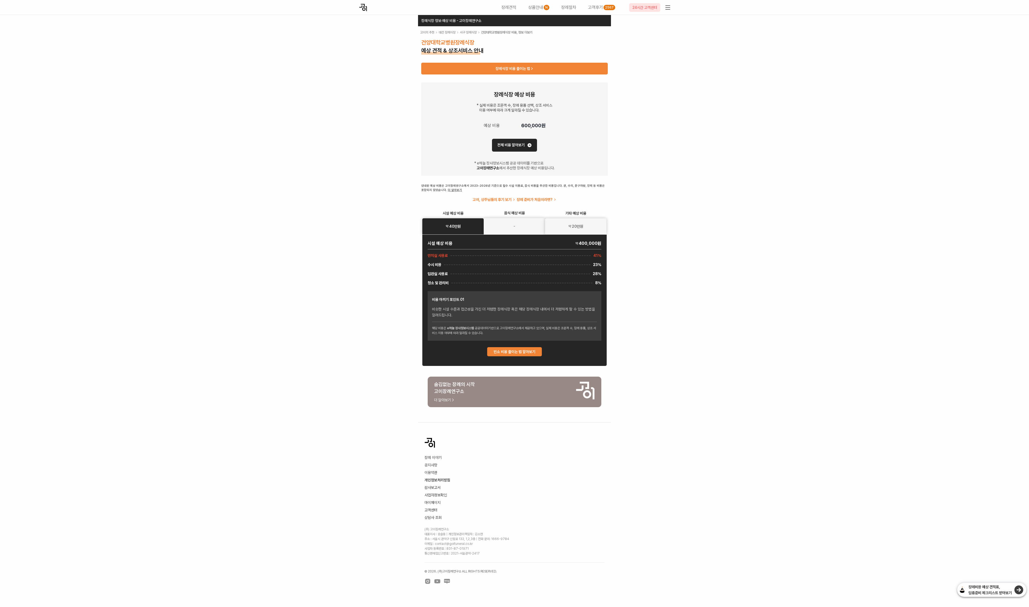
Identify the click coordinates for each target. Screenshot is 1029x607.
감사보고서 (432, 487)
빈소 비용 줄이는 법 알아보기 (514, 352)
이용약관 (430, 472)
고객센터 (430, 510)
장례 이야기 (433, 457)
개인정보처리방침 (437, 480)
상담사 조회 (433, 517)
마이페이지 (432, 502)
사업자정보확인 (435, 495)
